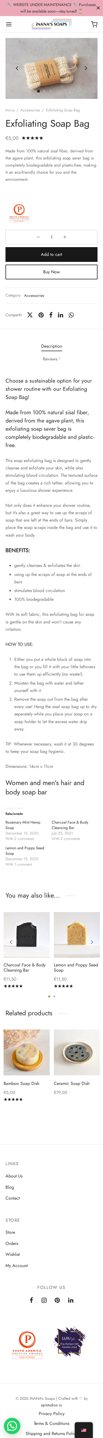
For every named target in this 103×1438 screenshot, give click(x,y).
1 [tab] (49, 996)
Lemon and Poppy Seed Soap (76, 967)
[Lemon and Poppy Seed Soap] (77, 935)
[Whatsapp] (71, 315)
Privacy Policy (52, 1413)
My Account (16, 1265)
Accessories (30, 110)
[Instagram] (44, 1301)
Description (51, 346)
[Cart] (94, 24)
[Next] (92, 942)
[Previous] (11, 942)
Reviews (51, 359)
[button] (12, 1426)
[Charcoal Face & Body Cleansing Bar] (27, 935)
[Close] (98, 8)
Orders (11, 1243)
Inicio (10, 110)
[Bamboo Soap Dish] (27, 1052)
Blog (9, 1187)
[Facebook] (50, 315)
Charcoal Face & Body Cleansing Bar (70, 824)
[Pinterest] (41, 315)
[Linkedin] (60, 315)
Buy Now (51, 272)
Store (10, 1232)
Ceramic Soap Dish (72, 1083)
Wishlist (12, 1254)
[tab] (51, 346)
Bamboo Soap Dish (21, 1083)
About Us (14, 1176)
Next (85, 68)
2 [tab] (54, 996)
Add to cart (51, 254)
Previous (17, 68)
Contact (12, 1198)
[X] (30, 315)
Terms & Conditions (51, 1423)
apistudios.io (51, 1405)
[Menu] (8, 24)
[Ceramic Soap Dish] (77, 1052)
